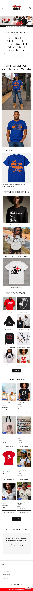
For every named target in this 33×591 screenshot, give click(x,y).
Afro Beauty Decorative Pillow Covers (24, 436)
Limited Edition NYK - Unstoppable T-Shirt (12, 148)
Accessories (23, 312)
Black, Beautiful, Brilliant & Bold (16, 256)
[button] (16, 589)
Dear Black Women (16, 225)
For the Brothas (23, 329)
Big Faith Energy (16, 288)
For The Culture (9, 347)
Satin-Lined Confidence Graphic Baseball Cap (22, 469)
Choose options (9, 413)
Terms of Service (6, 571)
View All (16, 370)
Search (4, 564)
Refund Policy (6, 574)
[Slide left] (13, 556)
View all (16, 519)
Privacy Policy (6, 567)
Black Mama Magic (9, 365)
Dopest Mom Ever (23, 365)
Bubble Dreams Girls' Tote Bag (8, 436)
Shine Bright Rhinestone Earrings (7, 403)
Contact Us (5, 578)
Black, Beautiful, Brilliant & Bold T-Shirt (23, 502)
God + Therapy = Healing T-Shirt (8, 469)
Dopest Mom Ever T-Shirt (23, 402)
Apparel (9, 312)
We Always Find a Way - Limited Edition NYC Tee (13, 184)
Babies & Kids (9, 329)
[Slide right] (20, 556)
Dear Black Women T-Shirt (8, 502)
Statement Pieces (23, 347)
